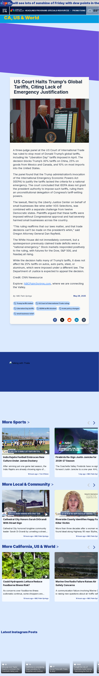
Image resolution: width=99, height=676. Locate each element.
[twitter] (62, 320)
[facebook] (55, 320)
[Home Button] (17, 10)
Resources (63, 10)
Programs (41, 10)
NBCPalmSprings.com (37, 283)
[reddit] (69, 320)
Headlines (30, 10)
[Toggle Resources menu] (71, 10)
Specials (52, 10)
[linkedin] (77, 320)
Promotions (78, 10)
